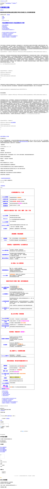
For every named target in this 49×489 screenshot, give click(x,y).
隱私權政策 (29, 475)
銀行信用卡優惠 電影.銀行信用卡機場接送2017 (10, 35)
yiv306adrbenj (2, 410)
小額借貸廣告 (2, 185)
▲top (1, 420)
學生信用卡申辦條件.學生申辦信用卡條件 (9, 32)
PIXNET (17, 475)
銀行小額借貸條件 (3, 450)
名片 (3, 18)
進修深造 (7, 418)
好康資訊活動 (5, 7)
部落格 (3, 17)
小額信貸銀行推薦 (5, 393)
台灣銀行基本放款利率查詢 (23, 141)
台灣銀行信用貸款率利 (6, 394)
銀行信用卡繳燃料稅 (5, 28)
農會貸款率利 (4, 26)
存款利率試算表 (5, 27)
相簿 (3, 16)
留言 (10, 415)
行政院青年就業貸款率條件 (5, 178)
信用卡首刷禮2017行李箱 (4, 136)
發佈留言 (2, 427)
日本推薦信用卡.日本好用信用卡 (7, 33)
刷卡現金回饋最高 (5, 392)
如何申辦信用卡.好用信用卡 (7, 34)
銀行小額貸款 (2, 451)
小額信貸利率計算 (5, 395)
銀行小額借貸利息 (3, 449)
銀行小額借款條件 (3, 447)
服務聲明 (33, 475)
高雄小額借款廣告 (5, 25)
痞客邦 (8, 415)
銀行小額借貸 (2, 448)
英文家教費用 (13, 122)
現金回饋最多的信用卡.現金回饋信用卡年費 (13, 22)
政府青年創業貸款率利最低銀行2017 (8, 29)
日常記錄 (8, 14)
